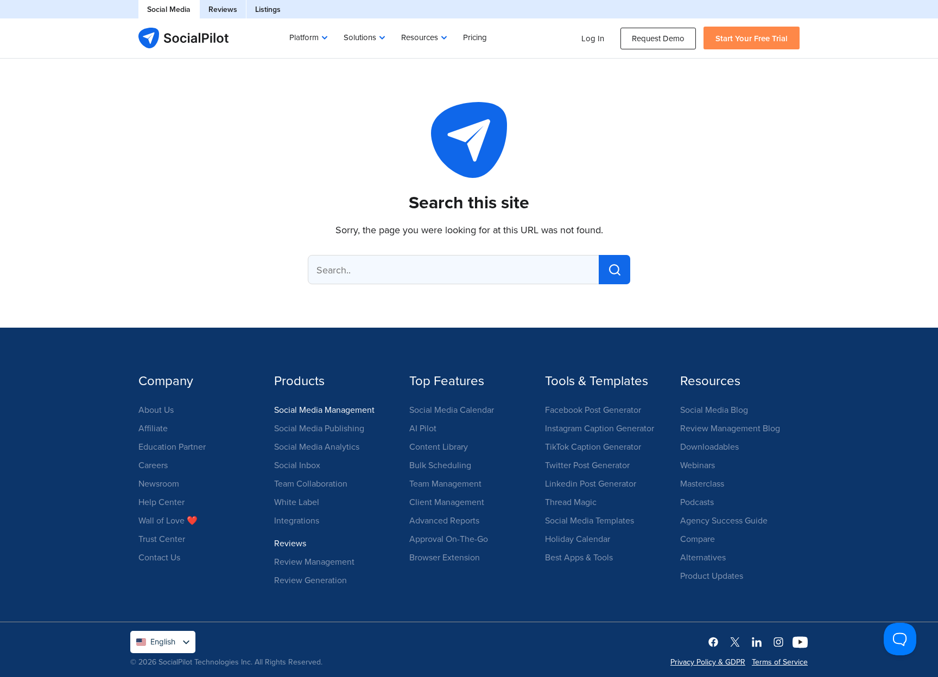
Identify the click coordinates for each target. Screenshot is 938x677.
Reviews (222, 9)
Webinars (697, 465)
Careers (153, 465)
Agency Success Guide (724, 520)
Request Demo (658, 38)
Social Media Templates (589, 520)
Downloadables (709, 446)
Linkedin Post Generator (590, 483)
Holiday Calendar (577, 539)
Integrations (296, 520)
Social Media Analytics (316, 446)
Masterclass (702, 483)
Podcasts (697, 502)
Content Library (438, 446)
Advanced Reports (444, 520)
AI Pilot (422, 428)
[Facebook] (713, 641)
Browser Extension (444, 557)
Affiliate (153, 428)
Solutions (360, 37)
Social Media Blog (714, 410)
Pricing (475, 37)
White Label (296, 502)
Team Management (445, 483)
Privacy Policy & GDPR (707, 661)
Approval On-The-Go (448, 539)
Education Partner (172, 446)
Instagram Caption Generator (599, 428)
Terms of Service (780, 661)
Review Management (314, 561)
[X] (735, 641)
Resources (419, 37)
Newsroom (158, 483)
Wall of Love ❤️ (168, 520)
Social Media (169, 9)
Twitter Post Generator (587, 465)
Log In (592, 38)
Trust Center (161, 539)
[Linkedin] (756, 641)
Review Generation (310, 580)
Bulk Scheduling (440, 465)
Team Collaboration (310, 483)
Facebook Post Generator (593, 410)
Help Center (161, 502)
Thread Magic (571, 502)
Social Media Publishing (319, 428)
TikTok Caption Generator (593, 446)
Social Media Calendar (451, 410)
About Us (156, 410)
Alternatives (703, 557)
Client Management (446, 502)
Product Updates (711, 576)
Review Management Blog (730, 428)
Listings (268, 9)
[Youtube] (800, 641)
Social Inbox (297, 465)
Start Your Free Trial (751, 38)
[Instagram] (778, 641)
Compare (697, 539)
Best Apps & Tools (579, 557)
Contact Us (159, 557)
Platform (304, 37)
